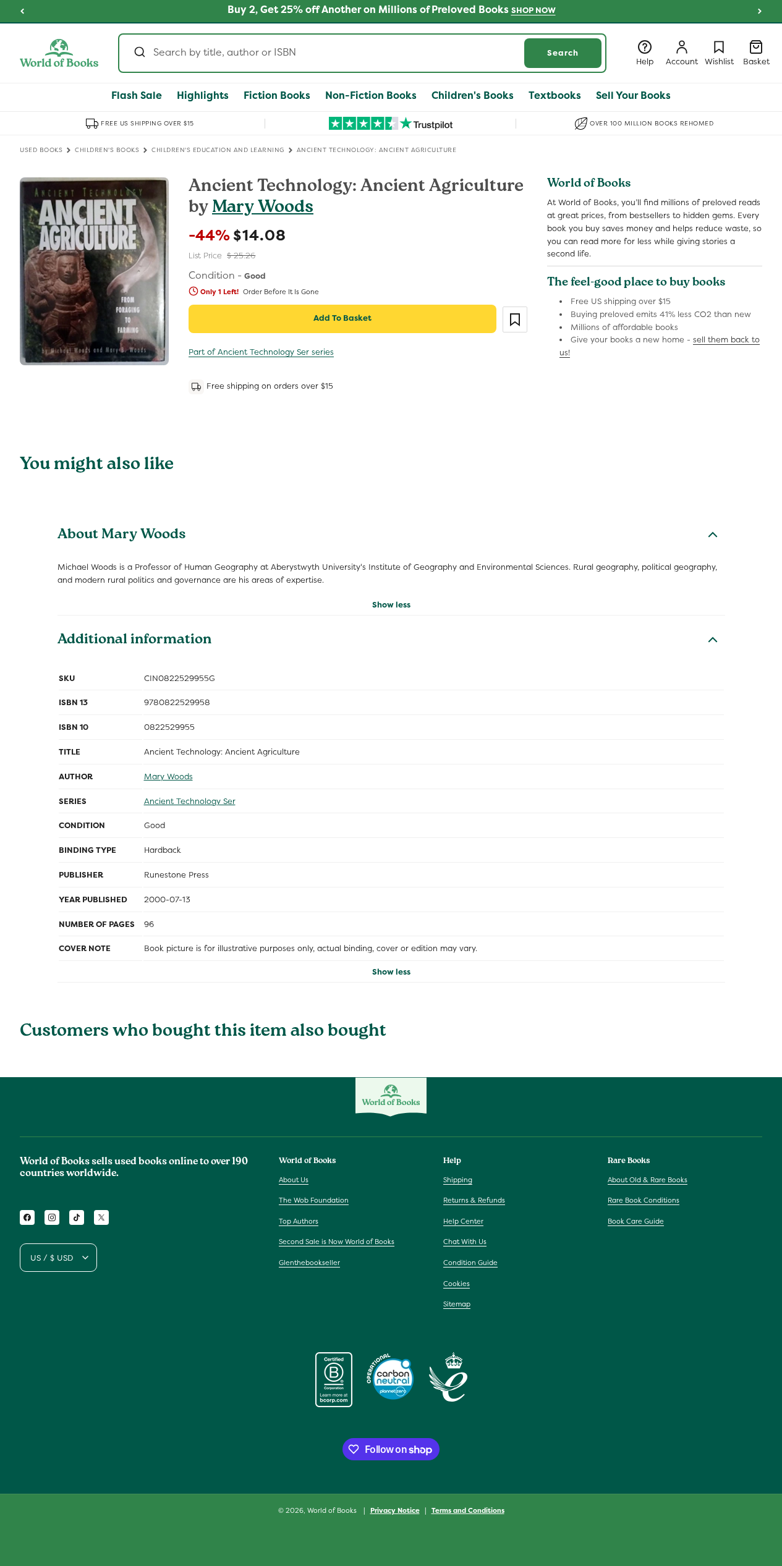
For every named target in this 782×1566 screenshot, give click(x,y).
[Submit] (138, 53)
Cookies (456, 1283)
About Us (293, 1179)
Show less (391, 604)
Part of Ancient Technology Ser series (261, 352)
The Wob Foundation (314, 1200)
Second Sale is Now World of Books (336, 1241)
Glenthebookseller (309, 1262)
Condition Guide (470, 1262)
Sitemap (456, 1304)
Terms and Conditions (467, 1510)
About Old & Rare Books (647, 1179)
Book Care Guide (636, 1221)
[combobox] (362, 53)
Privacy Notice (395, 1510)
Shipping (457, 1179)
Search (563, 52)
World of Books (333, 1510)
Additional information (134, 640)
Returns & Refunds (474, 1200)
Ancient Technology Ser (190, 801)
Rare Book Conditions (643, 1200)
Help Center (463, 1221)
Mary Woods (262, 208)
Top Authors (298, 1221)
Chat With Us (465, 1241)
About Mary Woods (121, 535)
